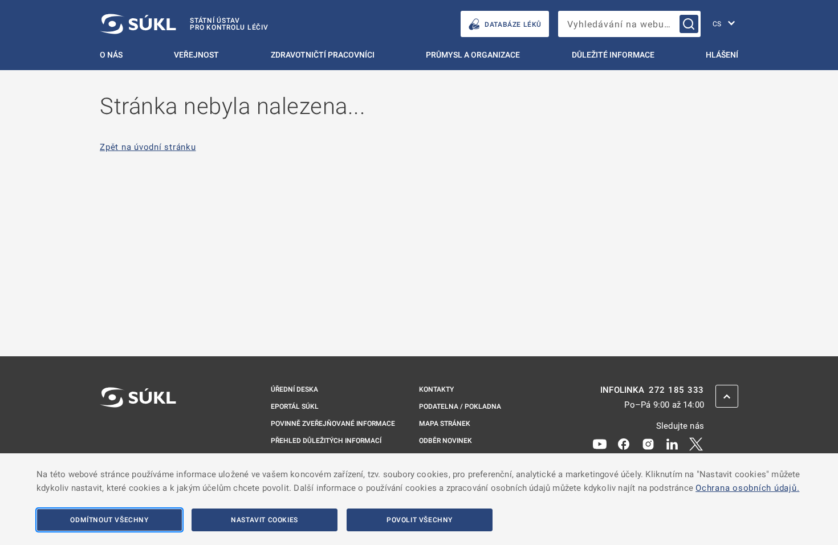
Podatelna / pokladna (460, 406)
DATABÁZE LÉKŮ (513, 25)
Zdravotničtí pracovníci (323, 54)
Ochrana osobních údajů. (747, 488)
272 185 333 (676, 390)
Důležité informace (613, 54)
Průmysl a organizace (473, 54)
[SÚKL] (138, 427)
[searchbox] (629, 24)
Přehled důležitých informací (326, 441)
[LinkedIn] (672, 443)
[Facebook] (624, 443)
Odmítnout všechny (109, 520)
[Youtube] (600, 443)
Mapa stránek (444, 424)
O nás (111, 54)
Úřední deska (294, 389)
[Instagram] (648, 443)
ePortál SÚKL (295, 406)
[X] (696, 443)
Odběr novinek (445, 441)
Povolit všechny (420, 520)
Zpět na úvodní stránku (148, 147)
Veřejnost (196, 54)
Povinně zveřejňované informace (333, 424)
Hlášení (722, 54)
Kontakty (436, 389)
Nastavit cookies (264, 520)
